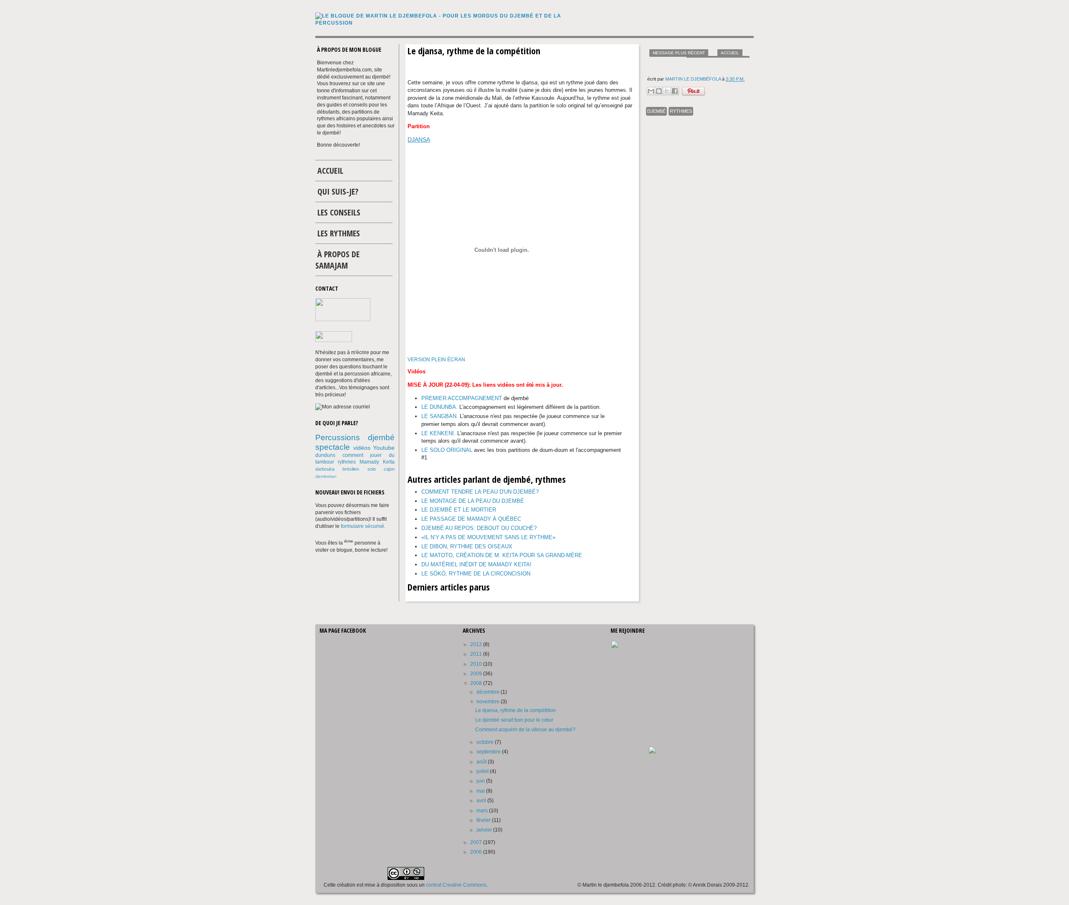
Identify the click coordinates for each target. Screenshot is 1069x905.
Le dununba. (439, 407)
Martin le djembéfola (693, 78)
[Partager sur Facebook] (675, 91)
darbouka (324, 469)
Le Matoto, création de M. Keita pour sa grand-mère (501, 555)
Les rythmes (338, 233)
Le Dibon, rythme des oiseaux (466, 546)
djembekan (326, 476)
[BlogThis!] (659, 91)
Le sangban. (439, 416)
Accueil (730, 53)
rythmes (681, 111)
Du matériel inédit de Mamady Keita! (476, 564)
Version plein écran (436, 360)
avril (481, 801)
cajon (389, 469)
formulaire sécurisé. (363, 526)
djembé (656, 111)
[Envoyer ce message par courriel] (651, 91)
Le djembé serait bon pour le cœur (514, 720)
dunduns (325, 455)
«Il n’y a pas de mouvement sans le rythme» (488, 537)
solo (371, 469)
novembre (488, 702)
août (482, 762)
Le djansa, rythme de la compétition (515, 710)
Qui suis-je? (337, 191)
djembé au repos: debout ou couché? (479, 528)
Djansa (419, 139)
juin (481, 781)
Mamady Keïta (377, 462)
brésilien (350, 469)
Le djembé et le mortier (458, 510)
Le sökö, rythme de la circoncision (475, 573)
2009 (476, 674)
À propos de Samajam (337, 259)
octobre (485, 742)
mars (482, 811)
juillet (483, 771)
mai (481, 791)
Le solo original (446, 450)
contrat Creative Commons (456, 885)
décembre (488, 692)
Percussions (337, 437)
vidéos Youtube (374, 447)
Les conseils (338, 212)
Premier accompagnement (461, 398)
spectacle (332, 447)
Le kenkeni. (438, 433)
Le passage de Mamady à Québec (471, 519)
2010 (476, 664)
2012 (476, 644)
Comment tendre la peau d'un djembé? (480, 492)
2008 (476, 683)
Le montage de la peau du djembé (472, 501)
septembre (489, 752)
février (484, 820)
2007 (476, 842)
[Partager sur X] (667, 91)
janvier (484, 830)
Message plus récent (679, 53)
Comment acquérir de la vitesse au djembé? (525, 730)
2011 (476, 654)
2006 (476, 852)
